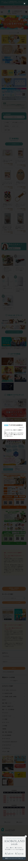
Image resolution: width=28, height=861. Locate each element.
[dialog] (14, 430)
